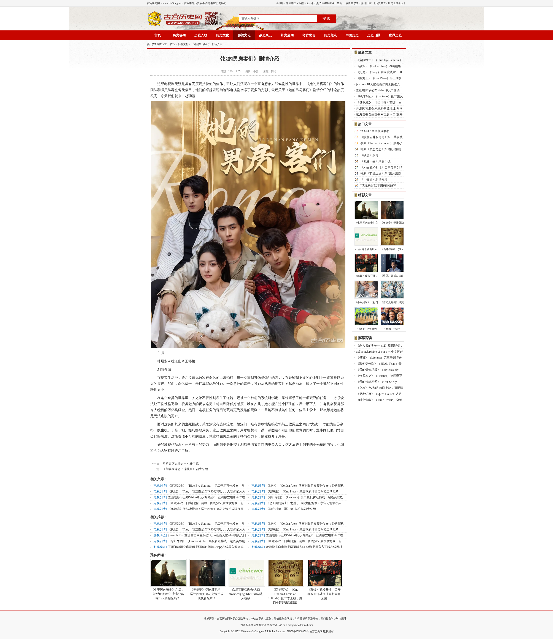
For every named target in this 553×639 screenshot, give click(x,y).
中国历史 (352, 35)
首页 (157, 35)
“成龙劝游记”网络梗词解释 (378, 185)
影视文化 (244, 35)
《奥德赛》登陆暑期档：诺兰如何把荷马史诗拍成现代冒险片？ (206, 594)
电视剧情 (160, 485)
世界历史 (395, 35)
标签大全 (304, 3)
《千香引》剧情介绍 (374, 179)
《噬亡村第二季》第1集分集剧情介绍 (291, 509)
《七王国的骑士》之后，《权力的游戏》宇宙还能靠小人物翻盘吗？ (167, 594)
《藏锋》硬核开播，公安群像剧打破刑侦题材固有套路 (324, 594)
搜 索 (326, 18)
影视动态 (160, 535)
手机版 (280, 3)
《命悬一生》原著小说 (375, 161)
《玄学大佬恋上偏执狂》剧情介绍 (185, 469)
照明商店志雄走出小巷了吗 (180, 463)
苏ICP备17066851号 (298, 631)
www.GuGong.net (254, 631)
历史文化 (222, 35)
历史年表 (380, 3)
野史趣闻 (287, 35)
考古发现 (308, 35)
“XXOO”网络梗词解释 (375, 131)
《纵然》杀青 (369, 155)
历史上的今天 (396, 3)
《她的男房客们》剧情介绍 (206, 44)
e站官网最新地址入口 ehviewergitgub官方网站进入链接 (246, 594)
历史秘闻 (179, 35)
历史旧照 (373, 35)
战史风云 (265, 35)
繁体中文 (291, 3)
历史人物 (200, 35)
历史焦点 (330, 35)
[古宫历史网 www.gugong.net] (184, 25)
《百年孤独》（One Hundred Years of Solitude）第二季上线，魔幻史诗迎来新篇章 (285, 596)
